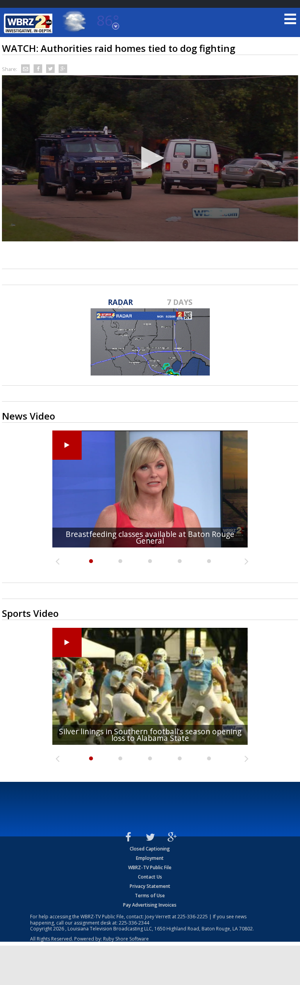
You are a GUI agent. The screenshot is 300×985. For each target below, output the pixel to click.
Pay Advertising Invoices (150, 905)
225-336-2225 (192, 916)
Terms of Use (150, 895)
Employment (150, 858)
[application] (150, 158)
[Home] (29, 23)
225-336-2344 (134, 922)
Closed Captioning (150, 848)
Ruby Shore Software (126, 938)
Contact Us (150, 876)
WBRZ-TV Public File (149, 867)
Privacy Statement (150, 886)
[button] (150, 158)
